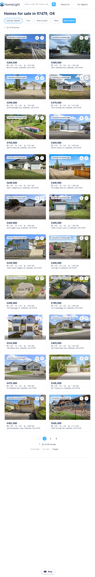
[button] (13, 20)
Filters (56, 20)
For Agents (82, 4)
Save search (69, 20)
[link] (56, 439)
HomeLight (34, 449)
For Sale (46, 449)
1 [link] (44, 438)
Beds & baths (42, 20)
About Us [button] (65, 4)
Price (28, 20)
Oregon (55, 449)
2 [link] (50, 438)
